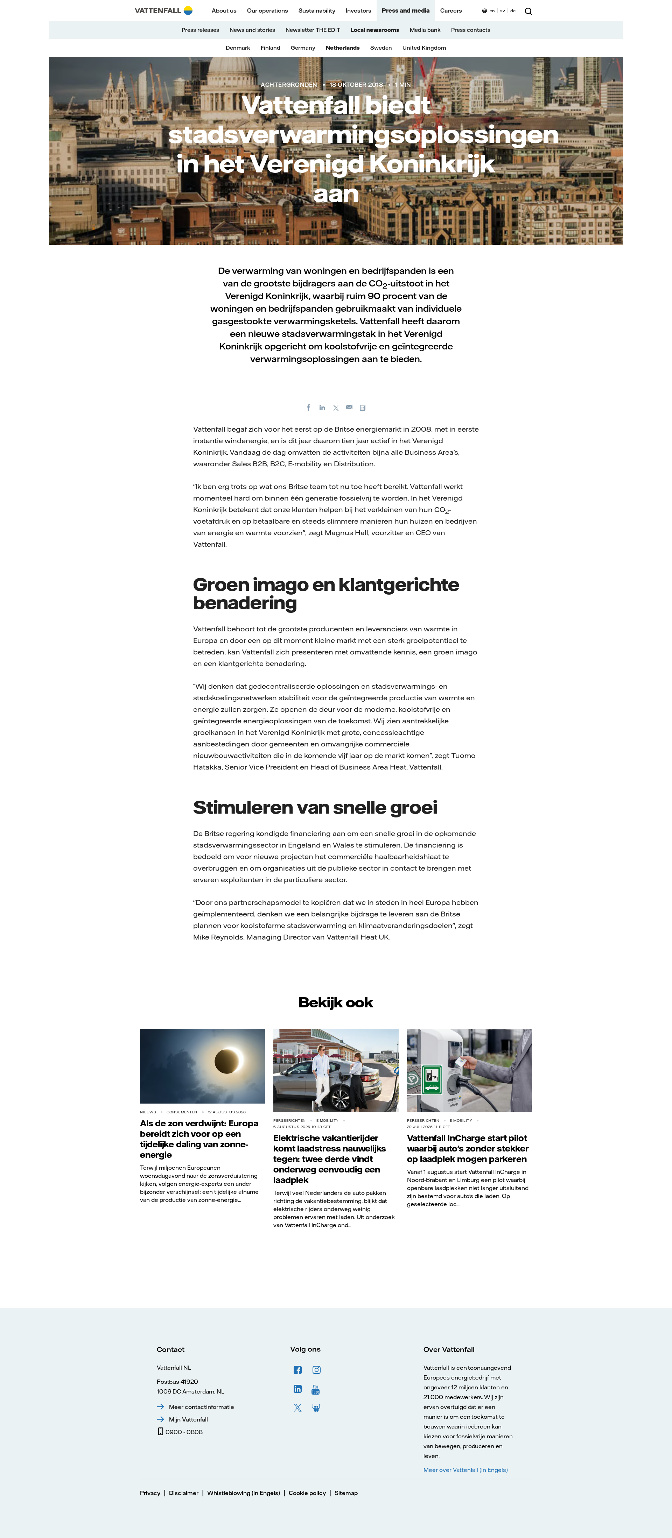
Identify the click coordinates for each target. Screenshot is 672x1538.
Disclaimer (183, 1492)
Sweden (381, 47)
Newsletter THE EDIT (313, 30)
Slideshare (316, 1408)
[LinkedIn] (322, 407)
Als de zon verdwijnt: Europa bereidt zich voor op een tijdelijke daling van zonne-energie (199, 1139)
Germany (303, 47)
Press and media (406, 10)
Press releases (200, 30)
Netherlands (343, 47)
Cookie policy (307, 1492)
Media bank (425, 30)
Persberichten (289, 1120)
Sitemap (346, 1492)
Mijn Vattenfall (188, 1419)
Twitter (298, 1408)
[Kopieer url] (363, 407)
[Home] (163, 10)
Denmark (238, 47)
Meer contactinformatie (201, 1406)
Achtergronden (289, 84)
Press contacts (470, 30)
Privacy (150, 1492)
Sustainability (317, 10)
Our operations (267, 10)
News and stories (252, 30)
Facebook (298, 1370)
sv (502, 10)
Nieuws (148, 1112)
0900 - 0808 (184, 1432)
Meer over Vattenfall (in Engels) (465, 1469)
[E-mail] (349, 407)
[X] (336, 407)
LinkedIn (298, 1389)
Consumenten (182, 1112)
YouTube (316, 1389)
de (513, 10)
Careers (451, 10)
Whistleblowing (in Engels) (243, 1492)
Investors (358, 10)
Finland (270, 47)
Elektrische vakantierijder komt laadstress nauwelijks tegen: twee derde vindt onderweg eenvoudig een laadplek (329, 1159)
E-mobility (327, 1120)
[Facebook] (308, 407)
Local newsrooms (375, 30)
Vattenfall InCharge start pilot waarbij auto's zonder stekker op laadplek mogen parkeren (468, 1148)
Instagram (316, 1370)
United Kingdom (424, 47)
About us (224, 10)
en (492, 10)
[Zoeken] (528, 10)
